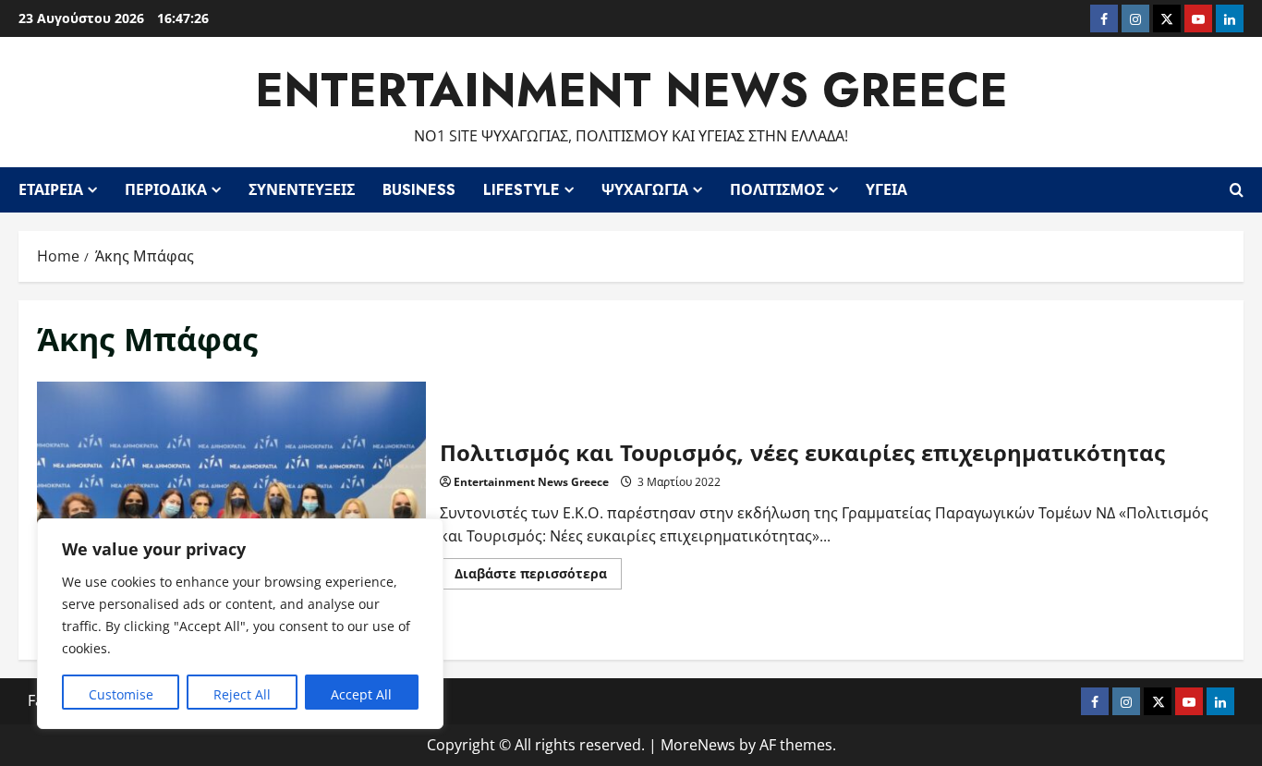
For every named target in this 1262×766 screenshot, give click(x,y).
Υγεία (886, 190)
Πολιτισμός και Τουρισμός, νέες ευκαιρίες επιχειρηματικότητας (231, 511)
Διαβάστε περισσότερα (538, 577)
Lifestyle (521, 190)
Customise (121, 694)
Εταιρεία (50, 190)
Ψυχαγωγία (644, 190)
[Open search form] (1237, 189)
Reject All (242, 694)
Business (418, 190)
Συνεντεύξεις (302, 190)
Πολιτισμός (777, 190)
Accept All (361, 694)
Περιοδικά (166, 190)
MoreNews (698, 745)
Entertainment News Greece (631, 90)
